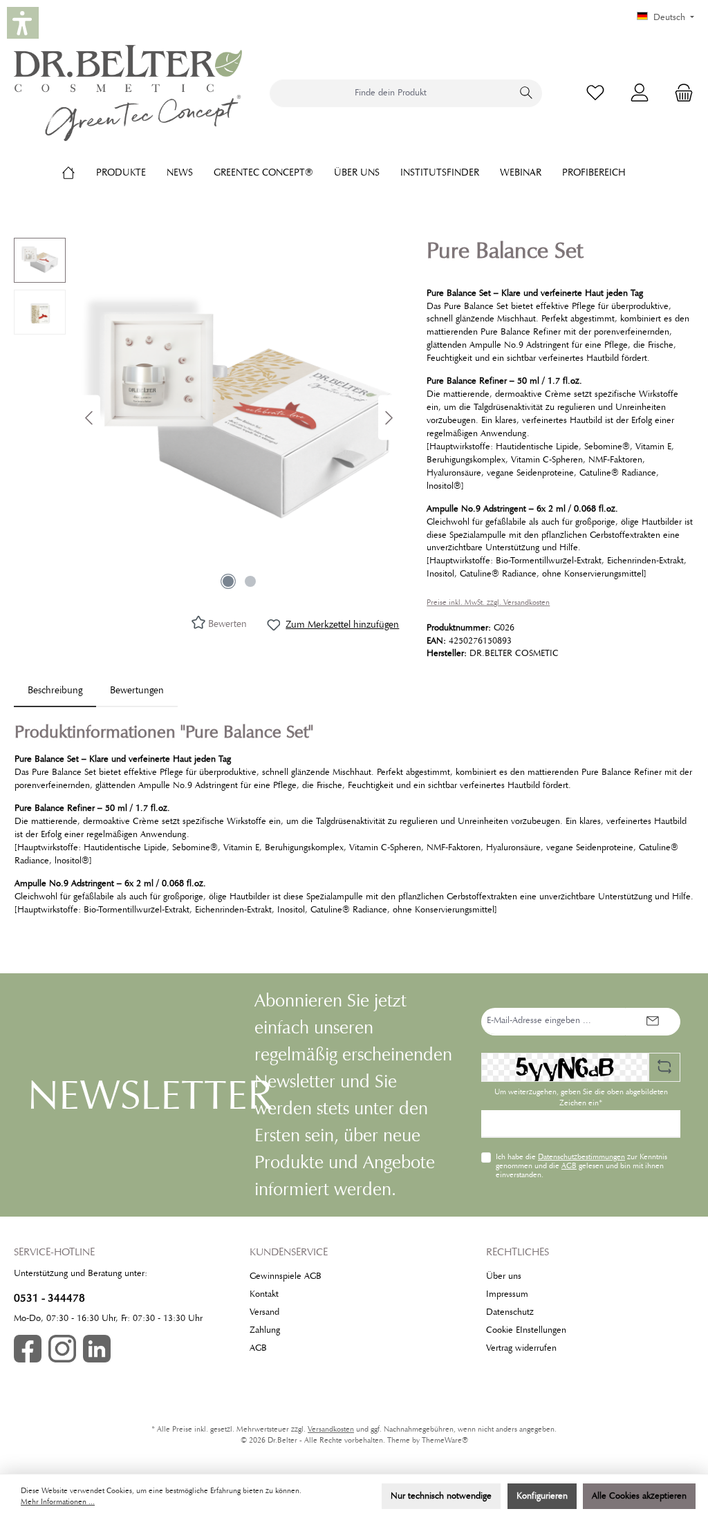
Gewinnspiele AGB (286, 1276)
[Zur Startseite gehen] (128, 93)
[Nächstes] (388, 417)
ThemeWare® (445, 1440)
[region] (206, 417)
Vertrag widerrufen (521, 1347)
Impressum (507, 1294)
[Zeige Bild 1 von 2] (228, 581)
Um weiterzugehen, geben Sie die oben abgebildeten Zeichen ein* (581, 1097)
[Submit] (652, 1022)
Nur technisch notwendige (441, 1495)
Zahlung (265, 1330)
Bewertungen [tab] (137, 690)
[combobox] (391, 93)
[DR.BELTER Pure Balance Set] (239, 417)
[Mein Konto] (639, 93)
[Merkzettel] (595, 93)
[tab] (55, 690)
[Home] (79, 172)
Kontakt (264, 1294)
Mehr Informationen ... (58, 1501)
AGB (569, 1165)
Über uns (503, 1276)
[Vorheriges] (90, 417)
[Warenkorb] (679, 93)
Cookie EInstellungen (526, 1330)
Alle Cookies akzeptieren (639, 1495)
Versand (264, 1312)
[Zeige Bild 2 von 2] (250, 581)
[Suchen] (526, 93)
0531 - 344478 (49, 1298)
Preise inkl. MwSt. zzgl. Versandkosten (488, 602)
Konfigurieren (542, 1495)
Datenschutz (510, 1312)
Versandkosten (331, 1429)
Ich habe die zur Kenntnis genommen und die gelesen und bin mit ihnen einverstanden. (581, 1165)
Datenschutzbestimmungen (581, 1156)
